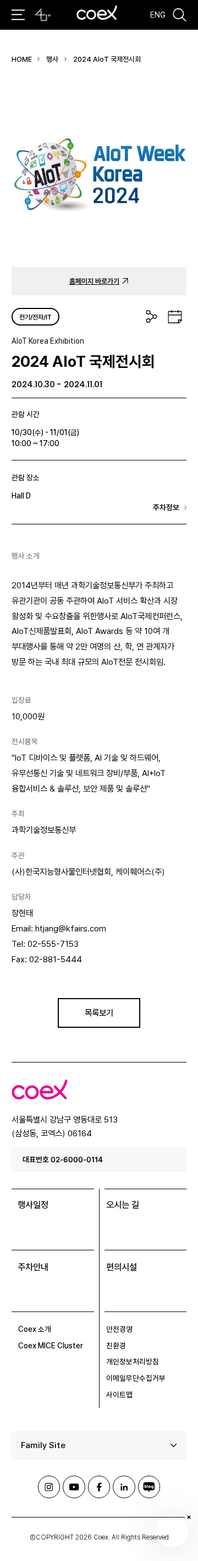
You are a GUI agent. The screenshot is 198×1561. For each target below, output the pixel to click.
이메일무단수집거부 (136, 1378)
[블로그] (149, 1487)
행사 (52, 59)
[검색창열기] (179, 14)
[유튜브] (74, 1487)
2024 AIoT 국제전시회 (107, 59)
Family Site (43, 1445)
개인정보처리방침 (132, 1361)
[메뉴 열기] (18, 14)
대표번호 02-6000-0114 (63, 1159)
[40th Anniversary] (42, 15)
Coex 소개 (34, 1329)
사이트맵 (119, 1394)
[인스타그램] (49, 1487)
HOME (22, 59)
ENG (158, 14)
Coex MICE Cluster (50, 1345)
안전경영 (119, 1329)
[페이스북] (99, 1487)
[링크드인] (124, 1487)
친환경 (116, 1345)
